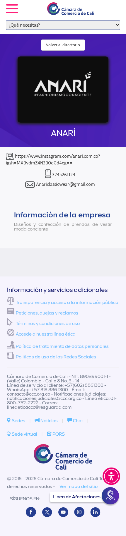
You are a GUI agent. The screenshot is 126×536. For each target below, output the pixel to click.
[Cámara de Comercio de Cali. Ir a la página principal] (70, 11)
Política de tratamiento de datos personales (62, 346)
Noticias (49, 421)
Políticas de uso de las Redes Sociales (56, 357)
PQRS (58, 434)
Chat (77, 421)
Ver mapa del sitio (78, 486)
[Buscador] (113, 4)
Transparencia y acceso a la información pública (67, 302)
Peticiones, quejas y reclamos (47, 313)
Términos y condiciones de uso (48, 324)
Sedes (18, 421)
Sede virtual (24, 434)
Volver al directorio (63, 44)
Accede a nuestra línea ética (46, 334)
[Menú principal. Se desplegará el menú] (12, 8)
